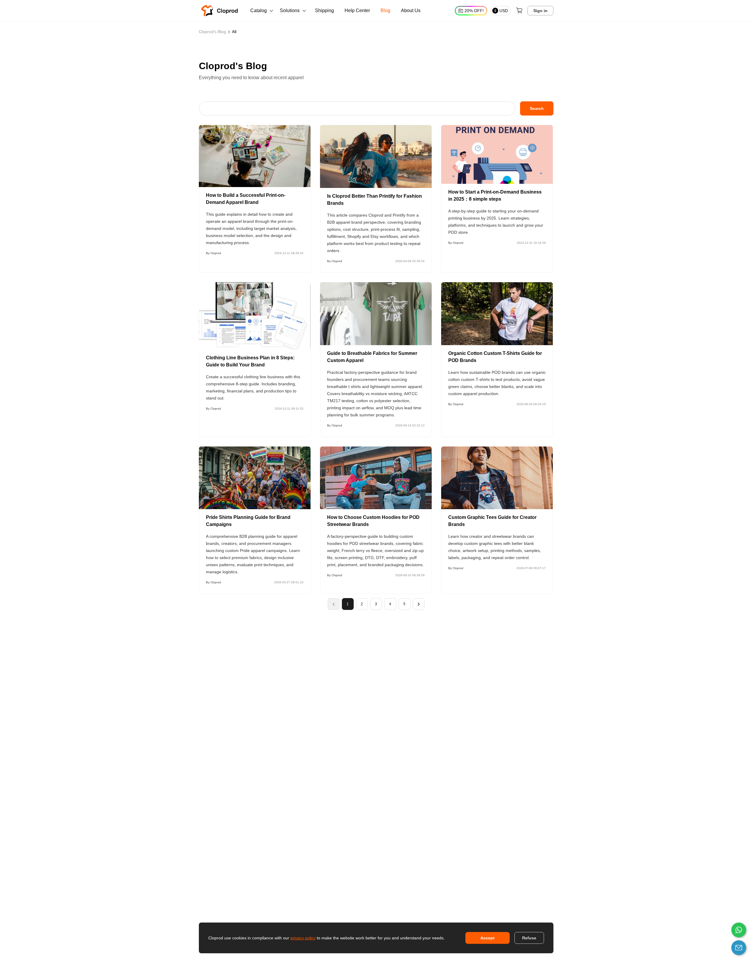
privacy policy (303, 938)
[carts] (519, 10)
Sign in (540, 10)
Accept (487, 938)
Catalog (258, 10)
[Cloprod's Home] (221, 11)
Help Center (357, 10)
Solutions (290, 10)
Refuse (529, 938)
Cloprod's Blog (212, 31)
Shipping (324, 10)
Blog (385, 10)
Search (537, 108)
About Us (410, 10)
